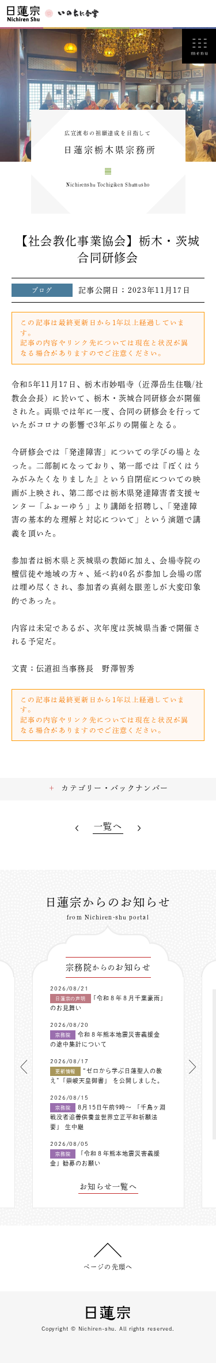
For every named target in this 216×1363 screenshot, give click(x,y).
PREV (77, 828)
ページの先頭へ (108, 1267)
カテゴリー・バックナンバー (114, 788)
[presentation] (23, 1067)
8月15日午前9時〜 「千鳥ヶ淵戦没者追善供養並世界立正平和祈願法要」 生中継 (108, 1117)
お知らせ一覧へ (108, 1186)
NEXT (139, 828)
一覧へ (108, 826)
